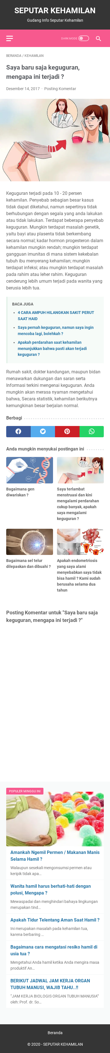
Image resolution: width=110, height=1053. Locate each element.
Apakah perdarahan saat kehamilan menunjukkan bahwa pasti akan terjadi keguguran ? (52, 348)
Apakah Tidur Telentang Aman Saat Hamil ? (55, 920)
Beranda (55, 1032)
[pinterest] (67, 431)
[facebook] (18, 431)
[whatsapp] (92, 431)
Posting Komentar (60, 88)
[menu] (13, 38)
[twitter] (43, 431)
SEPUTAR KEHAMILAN (55, 10)
